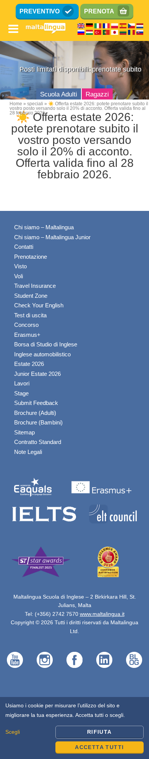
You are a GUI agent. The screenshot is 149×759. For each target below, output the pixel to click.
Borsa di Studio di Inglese (45, 344)
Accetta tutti (99, 747)
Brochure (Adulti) (35, 413)
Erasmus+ (27, 334)
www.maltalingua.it (102, 614)
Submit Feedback (36, 403)
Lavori (21, 383)
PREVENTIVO (39, 11)
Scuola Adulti (58, 94)
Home (16, 103)
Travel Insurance (35, 285)
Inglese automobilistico (42, 354)
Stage (21, 393)
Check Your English (38, 305)
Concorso (26, 325)
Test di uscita (30, 315)
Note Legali (28, 452)
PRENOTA (99, 11)
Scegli (12, 732)
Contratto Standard (37, 442)
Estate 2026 (29, 364)
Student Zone (30, 295)
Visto (20, 266)
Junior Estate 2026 (37, 374)
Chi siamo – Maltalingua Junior (52, 237)
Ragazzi (97, 94)
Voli (18, 276)
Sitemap (24, 432)
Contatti (23, 246)
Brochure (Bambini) (38, 422)
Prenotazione (30, 256)
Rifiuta (99, 732)
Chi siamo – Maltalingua (44, 227)
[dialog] (74, 728)
